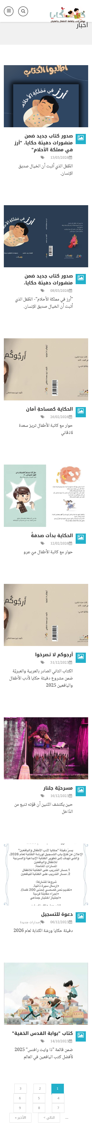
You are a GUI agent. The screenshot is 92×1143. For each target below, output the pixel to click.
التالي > (49, 1117)
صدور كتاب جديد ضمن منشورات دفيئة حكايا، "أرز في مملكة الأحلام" (43, 143)
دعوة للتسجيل (57, 914)
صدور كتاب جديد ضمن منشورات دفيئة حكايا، (48, 279)
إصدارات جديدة (30, 922)
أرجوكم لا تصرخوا (54, 654)
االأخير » (20, 1117)
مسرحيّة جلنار (58, 788)
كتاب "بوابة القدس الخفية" (42, 1033)
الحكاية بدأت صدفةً (52, 535)
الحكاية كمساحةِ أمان (49, 409)
